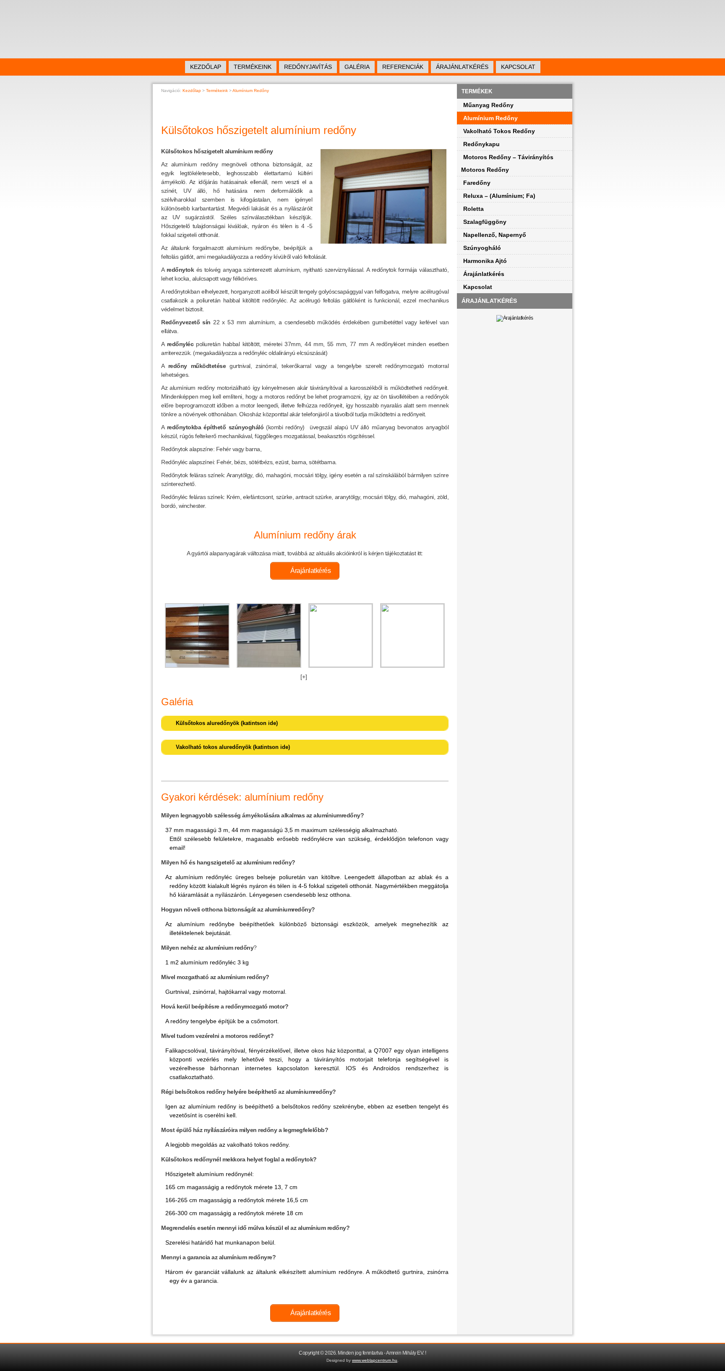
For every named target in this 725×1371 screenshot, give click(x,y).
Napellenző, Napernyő (494, 234)
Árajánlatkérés (462, 66)
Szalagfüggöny (484, 221)
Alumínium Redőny (490, 118)
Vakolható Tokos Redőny (499, 131)
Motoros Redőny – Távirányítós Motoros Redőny (507, 163)
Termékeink (252, 66)
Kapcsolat (518, 66)
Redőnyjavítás (308, 66)
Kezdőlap (205, 66)
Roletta (473, 208)
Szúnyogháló (482, 247)
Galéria (357, 66)
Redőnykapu (481, 144)
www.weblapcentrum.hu (374, 1360)
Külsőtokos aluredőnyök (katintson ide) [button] (227, 723)
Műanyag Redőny (488, 105)
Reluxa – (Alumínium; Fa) (499, 195)
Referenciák (402, 66)
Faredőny (476, 182)
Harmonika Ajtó (485, 260)
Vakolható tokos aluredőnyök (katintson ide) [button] (233, 747)
